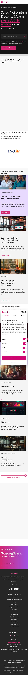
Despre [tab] (23, 315)
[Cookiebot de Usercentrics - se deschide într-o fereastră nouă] (20, 312)
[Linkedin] (13, 635)
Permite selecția (14, 362)
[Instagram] (17, 635)
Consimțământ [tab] (5, 315)
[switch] (24, 343)
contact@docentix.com (14, 642)
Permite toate (14, 358)
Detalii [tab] (14, 315)
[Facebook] (10, 635)
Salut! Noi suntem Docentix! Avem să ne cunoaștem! (14, 20)
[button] (8, 48)
